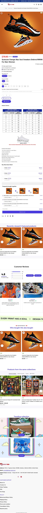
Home (6, 8)
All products (10, 8)
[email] (9, 470)
